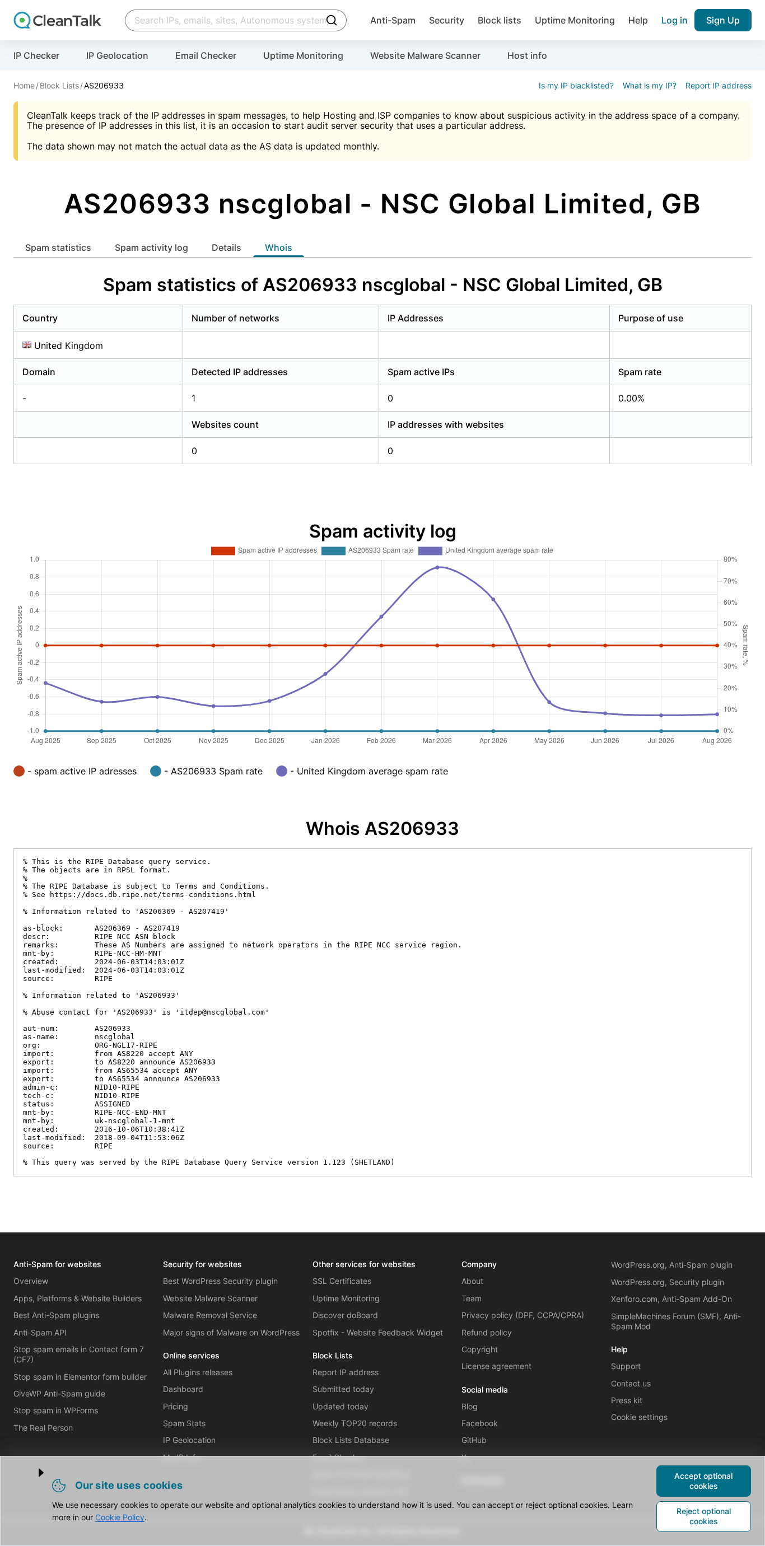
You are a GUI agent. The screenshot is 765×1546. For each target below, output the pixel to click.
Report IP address (718, 85)
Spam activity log (151, 247)
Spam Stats (184, 1423)
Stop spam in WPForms (55, 1410)
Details (226, 247)
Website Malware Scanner (425, 55)
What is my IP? (650, 85)
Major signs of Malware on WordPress (231, 1332)
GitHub (474, 1440)
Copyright (479, 1349)
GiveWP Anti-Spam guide (59, 1393)
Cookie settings (639, 1417)
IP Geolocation (117, 55)
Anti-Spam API (40, 1332)
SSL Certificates (341, 1281)
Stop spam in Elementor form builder (80, 1376)
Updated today (340, 1406)
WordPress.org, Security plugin (667, 1282)
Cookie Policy (119, 1517)
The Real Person (43, 1427)
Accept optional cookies (703, 1481)
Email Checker (205, 55)
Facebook (479, 1423)
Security (446, 20)
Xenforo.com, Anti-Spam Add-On (671, 1299)
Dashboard (183, 1389)
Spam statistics (58, 247)
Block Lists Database (350, 1440)
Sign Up (723, 20)
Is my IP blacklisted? (576, 85)
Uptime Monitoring (575, 20)
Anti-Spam (393, 20)
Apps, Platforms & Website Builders (77, 1298)
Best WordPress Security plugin (220, 1281)
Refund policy (486, 1332)
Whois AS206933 (382, 828)
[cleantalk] (57, 20)
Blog (469, 1406)
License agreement (496, 1366)
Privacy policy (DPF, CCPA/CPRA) (522, 1315)
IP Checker (36, 55)
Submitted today (343, 1389)
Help (638, 20)
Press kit (626, 1400)
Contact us (631, 1383)
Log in (674, 20)
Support (626, 1366)
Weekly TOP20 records (354, 1423)
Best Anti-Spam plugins (56, 1315)
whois (278, 247)
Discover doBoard (345, 1315)
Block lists (499, 20)
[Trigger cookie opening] (32, 1472)
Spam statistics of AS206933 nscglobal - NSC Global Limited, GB (383, 285)
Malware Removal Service (210, 1315)
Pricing (175, 1406)
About (472, 1281)
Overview (30, 1281)
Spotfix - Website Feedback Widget (377, 1332)
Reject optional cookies (704, 1516)
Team (471, 1298)
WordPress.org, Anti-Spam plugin (672, 1264)
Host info (527, 55)
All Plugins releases (197, 1372)
